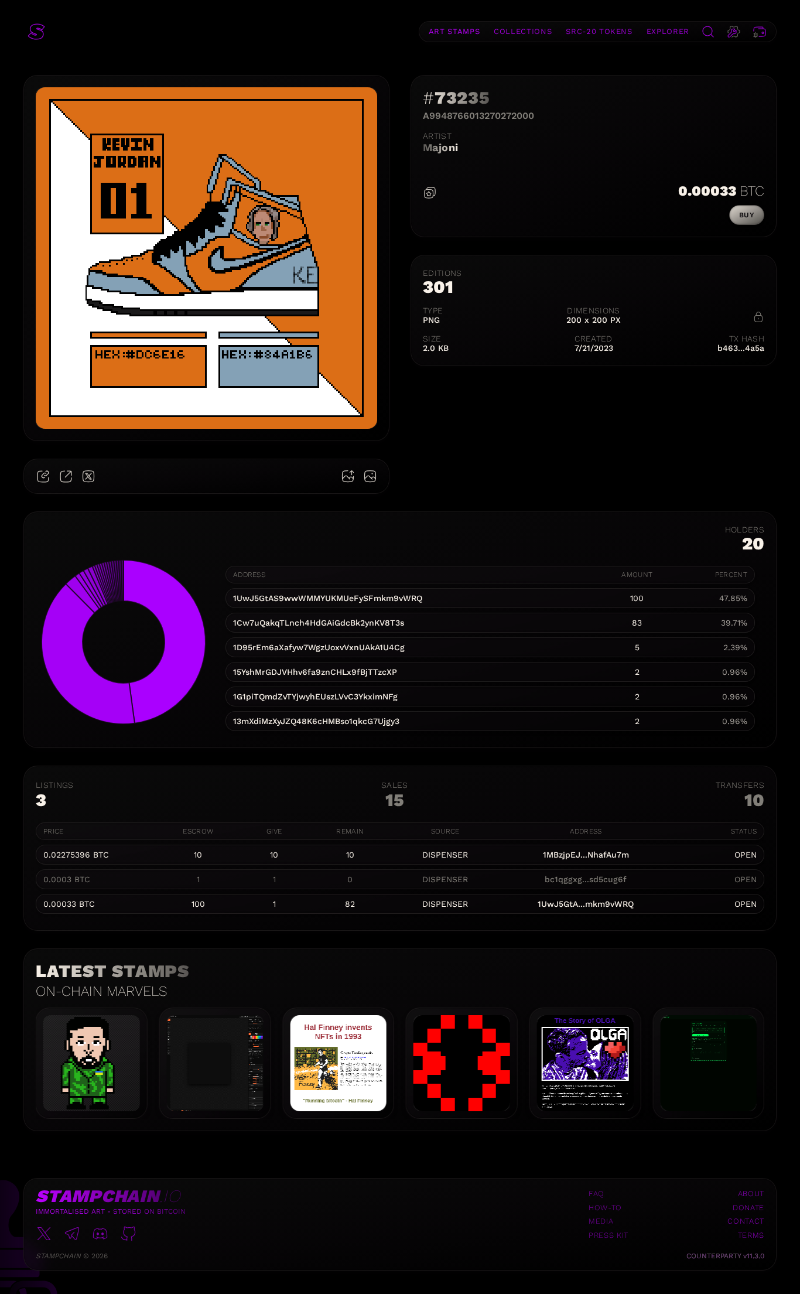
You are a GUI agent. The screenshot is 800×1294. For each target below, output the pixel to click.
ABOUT (751, 1193)
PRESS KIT (608, 1235)
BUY (746, 215)
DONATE (748, 1207)
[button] (36, 31)
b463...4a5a (740, 348)
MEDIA (601, 1221)
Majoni (441, 147)
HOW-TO (605, 1207)
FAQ (596, 1193)
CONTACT (745, 1221)
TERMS (751, 1235)
